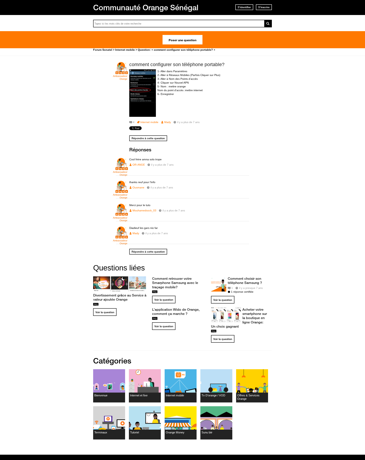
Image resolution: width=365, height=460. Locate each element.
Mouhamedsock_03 (144, 210)
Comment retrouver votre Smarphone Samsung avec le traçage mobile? (175, 282)
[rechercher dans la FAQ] (268, 23)
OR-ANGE (139, 164)
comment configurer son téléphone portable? (177, 64)
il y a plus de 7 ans (162, 164)
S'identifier (244, 7)
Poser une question (182, 40)
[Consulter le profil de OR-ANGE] (121, 168)
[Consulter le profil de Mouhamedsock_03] (121, 213)
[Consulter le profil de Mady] (121, 236)
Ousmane (138, 187)
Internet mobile (149, 122)
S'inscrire (264, 7)
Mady (167, 122)
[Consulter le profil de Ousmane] (121, 190)
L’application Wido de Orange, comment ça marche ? (176, 311)
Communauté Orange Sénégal (145, 7)
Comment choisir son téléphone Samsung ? (245, 280)
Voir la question (104, 312)
